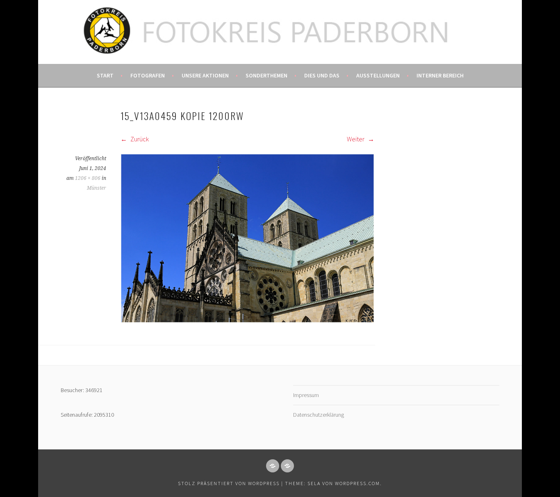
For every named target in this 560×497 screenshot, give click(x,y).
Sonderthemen (266, 75)
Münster (96, 188)
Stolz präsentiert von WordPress (229, 483)
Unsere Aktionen (205, 75)
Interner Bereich (440, 75)
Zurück (139, 139)
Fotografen (147, 75)
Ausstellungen (378, 75)
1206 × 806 (87, 178)
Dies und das (321, 75)
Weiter (356, 139)
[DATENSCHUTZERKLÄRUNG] (287, 465)
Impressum (306, 395)
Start (105, 75)
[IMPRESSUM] (272, 465)
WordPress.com (357, 483)
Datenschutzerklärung (318, 414)
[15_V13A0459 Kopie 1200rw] (247, 320)
